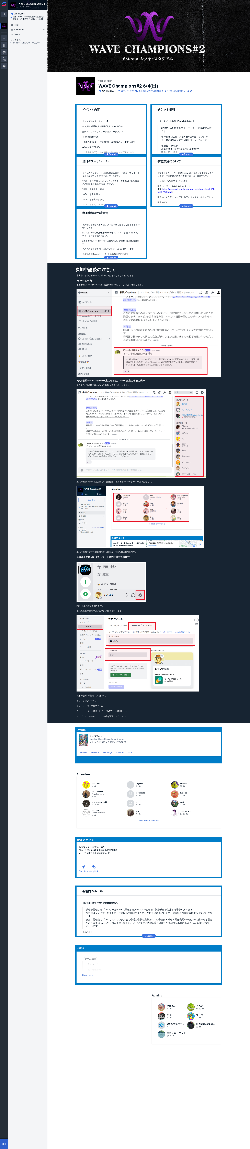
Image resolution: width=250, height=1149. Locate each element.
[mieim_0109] (95, 815)
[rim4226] (139, 805)
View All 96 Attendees (148, 820)
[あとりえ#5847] (95, 797)
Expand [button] (112, 154)
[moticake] (200, 1008)
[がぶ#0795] (170, 1018)
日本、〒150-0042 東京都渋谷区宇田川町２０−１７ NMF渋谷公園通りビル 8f (156, 91)
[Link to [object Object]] (87, 785)
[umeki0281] (98, 805)
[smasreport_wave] (168, 1026)
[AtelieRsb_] (92, 796)
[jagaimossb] (139, 786)
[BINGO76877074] (197, 1018)
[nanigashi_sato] (200, 1027)
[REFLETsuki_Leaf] (181, 804)
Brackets (95, 752)
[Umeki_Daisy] (95, 804)
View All (148, 760)
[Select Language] (4, 59)
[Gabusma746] (168, 1018)
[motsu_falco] (137, 795)
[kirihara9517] (184, 786)
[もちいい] (197, 1008)
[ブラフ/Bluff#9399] (200, 1018)
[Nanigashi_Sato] (197, 1026)
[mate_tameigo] (181, 795)
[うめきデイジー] (92, 804)
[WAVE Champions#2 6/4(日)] (4, 26)
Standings (107, 752)
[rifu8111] (184, 805)
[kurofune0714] (139, 814)
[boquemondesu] (168, 1008)
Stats (129, 752)
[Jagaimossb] (137, 786)
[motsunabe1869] (139, 795)
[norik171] (181, 786)
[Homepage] (4, 4)
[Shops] (4, 52)
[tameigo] (184, 795)
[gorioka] (187, 814)
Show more (87, 975)
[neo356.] (95, 786)
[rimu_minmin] (137, 804)
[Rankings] (4, 45)
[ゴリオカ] (181, 814)
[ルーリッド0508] (168, 1035)
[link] (95, 786)
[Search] (4, 14)
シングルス (96, 735)
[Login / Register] (4, 1144)
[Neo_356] (92, 786)
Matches (120, 752)
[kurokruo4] (137, 814)
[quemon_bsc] (170, 1009)
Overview (83, 752)
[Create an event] (4, 38)
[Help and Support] (4, 66)
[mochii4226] (203, 1009)
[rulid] (173, 1036)
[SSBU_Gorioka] (184, 814)
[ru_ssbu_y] (170, 1035)
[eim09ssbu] (92, 815)
